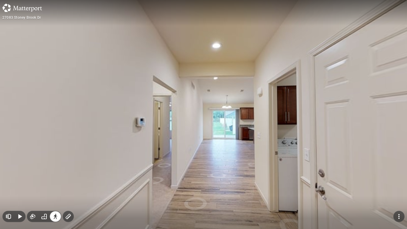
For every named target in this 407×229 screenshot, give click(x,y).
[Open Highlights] (8, 216)
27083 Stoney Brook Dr (21, 18)
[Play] (19, 216)
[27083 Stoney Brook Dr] (203, 114)
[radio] (32, 216)
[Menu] (399, 216)
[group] (44, 216)
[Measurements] (68, 216)
